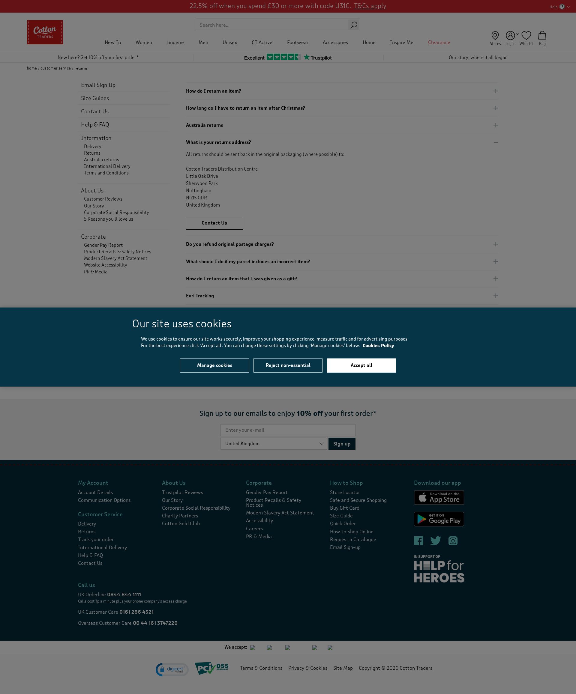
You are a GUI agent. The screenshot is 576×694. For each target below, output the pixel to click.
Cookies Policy (378, 346)
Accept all (361, 365)
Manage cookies (214, 365)
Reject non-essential (288, 365)
